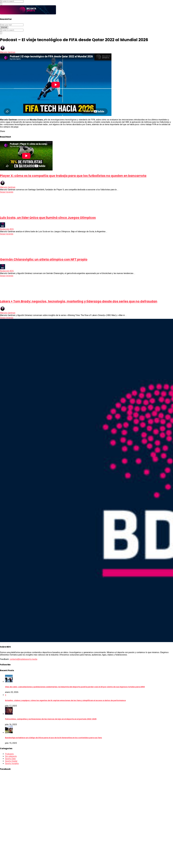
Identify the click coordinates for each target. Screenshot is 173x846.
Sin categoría (11, 756)
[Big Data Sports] (28, 14)
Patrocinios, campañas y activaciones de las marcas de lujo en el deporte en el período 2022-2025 (51, 719)
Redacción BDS (7, 229)
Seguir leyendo (6, 192)
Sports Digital (11, 761)
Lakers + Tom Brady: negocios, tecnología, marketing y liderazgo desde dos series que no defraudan (78, 301)
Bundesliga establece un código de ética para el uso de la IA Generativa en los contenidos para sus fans (53, 738)
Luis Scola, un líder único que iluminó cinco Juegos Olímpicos (48, 218)
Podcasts (9, 754)
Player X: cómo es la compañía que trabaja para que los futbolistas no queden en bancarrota (73, 176)
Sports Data (10, 758)
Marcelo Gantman (7, 52)
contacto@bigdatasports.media (23, 659)
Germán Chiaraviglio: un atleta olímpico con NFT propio (43, 259)
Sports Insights (12, 763)
